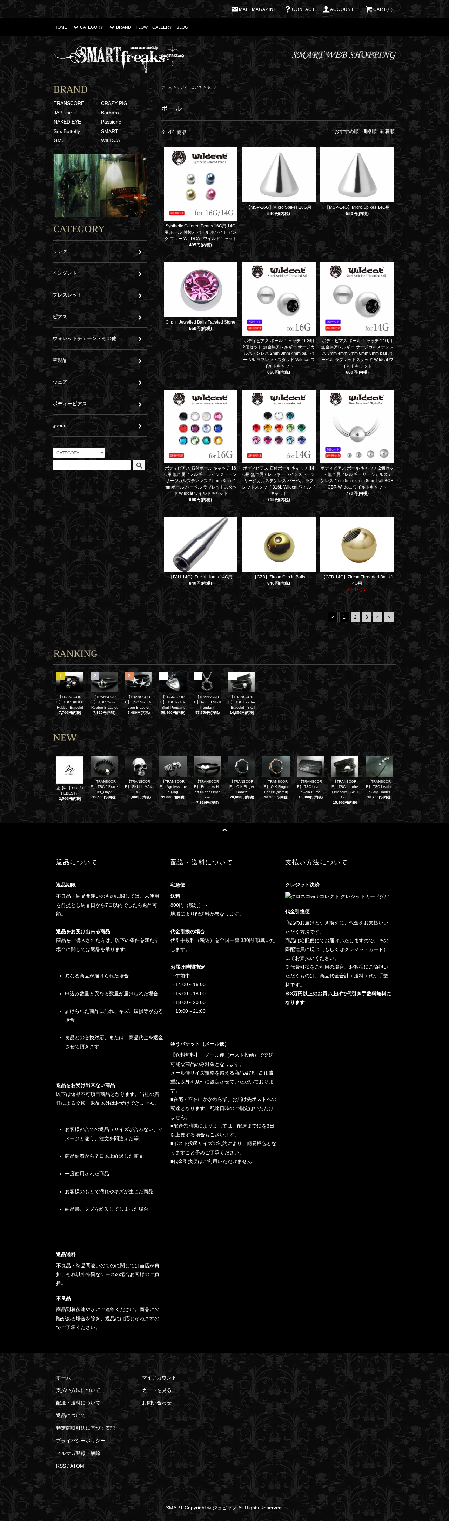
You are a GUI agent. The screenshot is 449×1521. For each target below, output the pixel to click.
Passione (111, 122)
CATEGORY (91, 27)
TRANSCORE (69, 103)
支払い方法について (78, 1390)
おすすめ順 (346, 131)
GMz (59, 140)
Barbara (110, 112)
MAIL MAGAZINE (258, 9)
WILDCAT (112, 140)
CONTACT (303, 9)
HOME (60, 27)
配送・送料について (78, 1403)
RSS (61, 1466)
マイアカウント (159, 1377)
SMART (109, 131)
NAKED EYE (67, 122)
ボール (212, 87)
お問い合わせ (157, 1403)
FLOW (142, 27)
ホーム (166, 87)
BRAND (123, 27)
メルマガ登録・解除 (78, 1453)
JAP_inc (63, 112)
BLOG (182, 27)
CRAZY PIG (114, 103)
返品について (71, 1415)
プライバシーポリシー (80, 1440)
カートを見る (157, 1390)
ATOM (77, 1466)
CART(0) (383, 9)
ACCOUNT (342, 9)
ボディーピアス (189, 87)
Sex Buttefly (67, 131)
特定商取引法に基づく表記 (85, 1428)
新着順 (387, 131)
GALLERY (162, 27)
